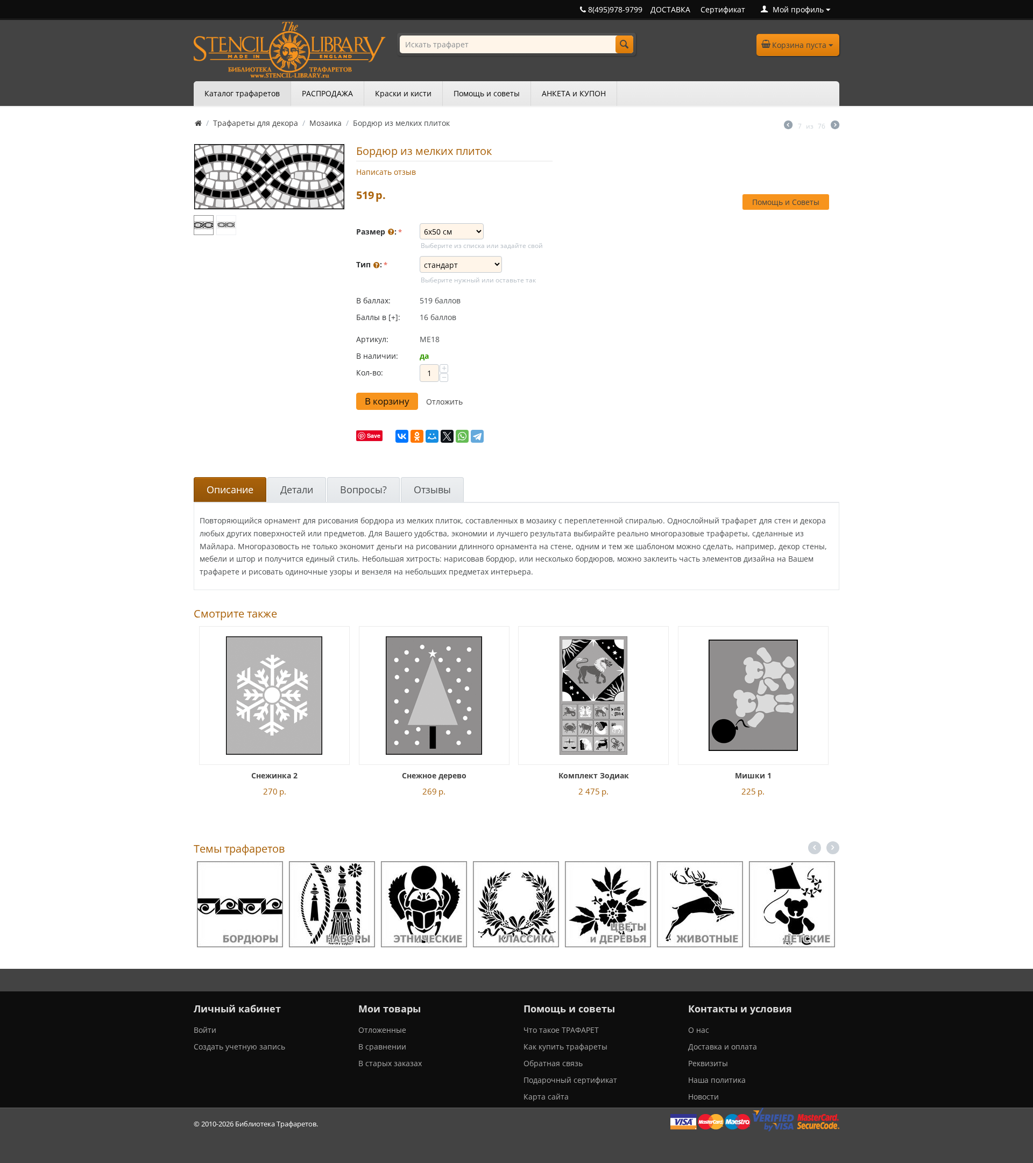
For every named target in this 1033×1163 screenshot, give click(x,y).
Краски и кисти (403, 93)
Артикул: (372, 339)
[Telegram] (477, 436)
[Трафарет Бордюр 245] (269, 176)
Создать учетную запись (239, 1046)
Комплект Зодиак (593, 775)
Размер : (376, 231)
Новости (703, 1096)
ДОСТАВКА (670, 9)
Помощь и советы (487, 93)
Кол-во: (369, 372)
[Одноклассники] (417, 436)
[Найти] (624, 44)
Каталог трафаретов (242, 93)
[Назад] (788, 125)
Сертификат (723, 9)
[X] (447, 436)
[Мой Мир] (432, 436)
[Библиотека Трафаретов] (290, 49)
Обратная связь (553, 1063)
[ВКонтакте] (401, 436)
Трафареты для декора (255, 123)
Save (373, 435)
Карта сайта (546, 1096)
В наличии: (377, 356)
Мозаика (325, 123)
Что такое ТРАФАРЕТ (561, 1030)
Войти (205, 1030)
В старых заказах (390, 1063)
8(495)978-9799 (614, 9)
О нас (698, 1030)
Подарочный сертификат (570, 1080)
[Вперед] (835, 125)
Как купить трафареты (565, 1046)
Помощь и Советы (785, 202)
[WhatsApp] (462, 436)
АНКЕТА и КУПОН (574, 93)
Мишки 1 (753, 775)
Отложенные (382, 1030)
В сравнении (382, 1046)
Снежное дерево (434, 775)
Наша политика (717, 1080)
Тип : (369, 264)
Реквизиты (708, 1063)
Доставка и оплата (722, 1046)
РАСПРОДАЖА (327, 93)
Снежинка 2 (274, 775)
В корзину (387, 401)
